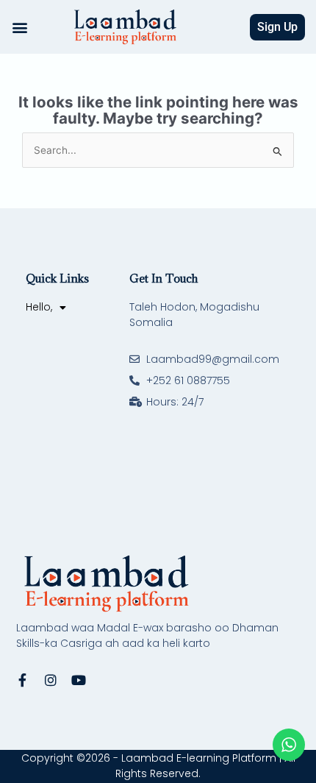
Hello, (39, 307)
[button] (19, 27)
